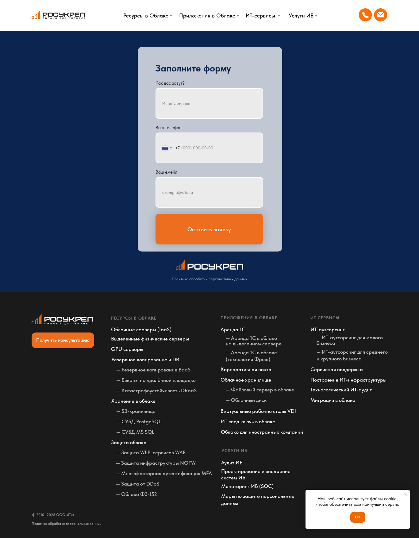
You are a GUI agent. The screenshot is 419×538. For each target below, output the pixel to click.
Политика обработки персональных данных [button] (209, 279)
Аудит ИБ (232, 462)
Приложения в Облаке (207, 15)
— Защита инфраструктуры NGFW (156, 463)
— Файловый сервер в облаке (260, 389)
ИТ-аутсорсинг (327, 329)
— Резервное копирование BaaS (153, 370)
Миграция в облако (332, 400)
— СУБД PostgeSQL (138, 421)
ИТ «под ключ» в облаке (248, 421)
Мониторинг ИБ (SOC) (247, 486)
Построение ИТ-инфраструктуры (348, 380)
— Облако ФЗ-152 (136, 494)
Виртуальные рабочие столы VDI (258, 411)
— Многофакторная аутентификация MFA (164, 473)
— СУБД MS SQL (135, 432)
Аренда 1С (233, 329)
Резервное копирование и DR (145, 359)
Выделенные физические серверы (150, 339)
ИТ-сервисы (260, 15)
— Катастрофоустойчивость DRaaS (156, 390)
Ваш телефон (169, 127)
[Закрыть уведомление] (405, 494)
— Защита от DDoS (137, 484)
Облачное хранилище (246, 380)
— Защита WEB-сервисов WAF (151, 452)
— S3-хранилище (136, 411)
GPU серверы (127, 349)
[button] (63, 340)
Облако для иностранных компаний (262, 432)
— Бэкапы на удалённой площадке (156, 380)
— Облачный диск (246, 400)
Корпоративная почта (246, 369)
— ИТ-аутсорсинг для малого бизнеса (350, 340)
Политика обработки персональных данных (66, 523)
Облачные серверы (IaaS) (141, 329)
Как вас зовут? (170, 83)
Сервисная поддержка (336, 369)
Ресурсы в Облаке (145, 15)
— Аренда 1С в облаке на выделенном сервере (254, 341)
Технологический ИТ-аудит (341, 389)
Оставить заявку (209, 229)
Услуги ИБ (301, 15)
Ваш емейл (166, 172)
